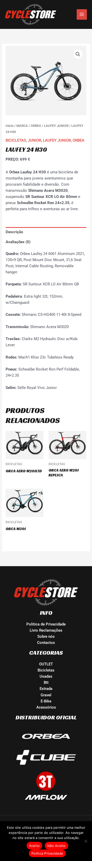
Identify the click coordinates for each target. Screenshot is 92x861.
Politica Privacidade (47, 853)
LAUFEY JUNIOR (56, 126)
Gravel (46, 695)
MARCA (22, 126)
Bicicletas (46, 670)
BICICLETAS (16, 140)
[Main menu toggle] (82, 14)
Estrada (46, 688)
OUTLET (46, 664)
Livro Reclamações (46, 630)
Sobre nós (46, 636)
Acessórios (46, 707)
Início (10, 126)
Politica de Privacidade (46, 624)
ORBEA (36, 126)
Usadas (46, 676)
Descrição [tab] (14, 232)
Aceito (34, 846)
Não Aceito (56, 846)
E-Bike (46, 701)
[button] (78, 54)
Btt (46, 682)
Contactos (46, 642)
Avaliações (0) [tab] (18, 242)
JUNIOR (34, 140)
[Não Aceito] (85, 841)
